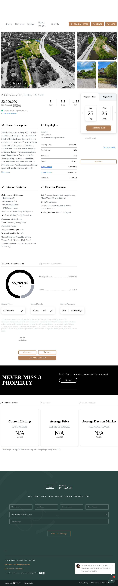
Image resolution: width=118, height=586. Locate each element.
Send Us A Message (59, 534)
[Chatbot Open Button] (111, 579)
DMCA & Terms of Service (99, 583)
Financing (58, 496)
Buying (43, 496)
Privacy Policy (83, 583)
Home (30, 496)
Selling (50, 496)
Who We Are (78, 496)
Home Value (68, 496)
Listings (36, 496)
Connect (87, 496)
